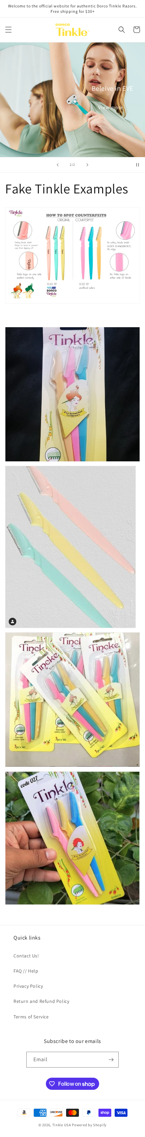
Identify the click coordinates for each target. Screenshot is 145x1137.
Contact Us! (26, 956)
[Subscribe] (111, 1060)
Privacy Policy (28, 986)
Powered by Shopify (89, 1125)
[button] (8, 29)
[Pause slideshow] (137, 164)
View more (110, 107)
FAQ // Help (25, 971)
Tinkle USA (61, 1125)
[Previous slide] (57, 164)
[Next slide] (87, 164)
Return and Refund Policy (41, 1001)
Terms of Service (31, 1017)
